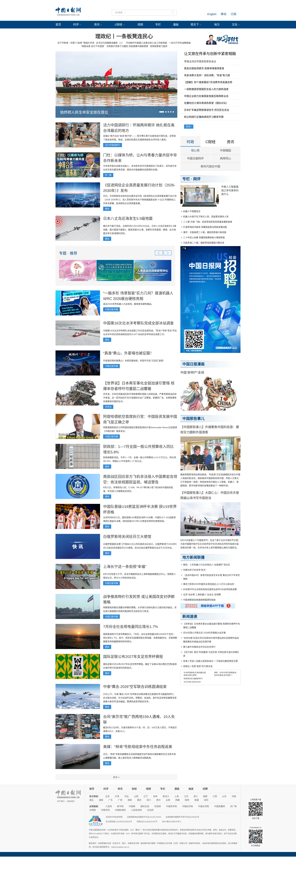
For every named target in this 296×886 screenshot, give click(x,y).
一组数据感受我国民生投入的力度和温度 (206, 89)
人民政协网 (136, 810)
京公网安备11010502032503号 (119, 822)
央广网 (233, 806)
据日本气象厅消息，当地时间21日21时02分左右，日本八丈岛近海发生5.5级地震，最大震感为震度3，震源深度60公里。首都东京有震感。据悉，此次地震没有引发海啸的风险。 (139, 230)
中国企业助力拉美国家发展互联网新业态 (206, 96)
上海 (176, 796)
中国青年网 (171, 806)
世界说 (108, 407)
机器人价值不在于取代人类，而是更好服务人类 (205, 216)
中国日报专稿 (111, 309)
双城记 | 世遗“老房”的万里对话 (197, 666)
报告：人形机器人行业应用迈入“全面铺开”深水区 (206, 564)
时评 (76, 24)
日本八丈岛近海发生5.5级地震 (128, 218)
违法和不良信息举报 (114, 817)
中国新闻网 (120, 810)
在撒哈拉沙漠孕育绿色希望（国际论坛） (206, 103)
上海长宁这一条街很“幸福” (124, 567)
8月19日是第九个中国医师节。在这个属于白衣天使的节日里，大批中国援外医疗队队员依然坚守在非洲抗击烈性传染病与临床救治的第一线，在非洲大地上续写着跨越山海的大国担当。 (210, 544)
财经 (134, 789)
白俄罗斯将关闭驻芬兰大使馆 (127, 536)
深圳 (206, 800)
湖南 (101, 800)
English (211, 14)
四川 (149, 800)
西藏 (177, 800)
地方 (217, 24)
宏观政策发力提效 (158, 46)
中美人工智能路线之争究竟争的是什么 (229, 190)
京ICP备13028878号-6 (171, 822)
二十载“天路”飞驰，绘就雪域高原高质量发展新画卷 (207, 222)
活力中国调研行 (112, 145)
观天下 (195, 24)
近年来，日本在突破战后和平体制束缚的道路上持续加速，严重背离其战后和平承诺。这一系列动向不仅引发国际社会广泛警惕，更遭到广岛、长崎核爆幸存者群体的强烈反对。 (140, 398)
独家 (191, 789)
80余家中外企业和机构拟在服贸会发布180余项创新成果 (210, 589)
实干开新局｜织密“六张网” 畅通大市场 (76, 43)
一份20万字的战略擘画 (180, 43)
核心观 (195, 150)
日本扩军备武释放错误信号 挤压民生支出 (206, 110)
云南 (168, 800)
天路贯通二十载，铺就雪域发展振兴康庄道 (203, 242)
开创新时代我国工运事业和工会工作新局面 (146, 43)
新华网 (120, 806)
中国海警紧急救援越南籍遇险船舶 (199, 600)
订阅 (233, 14)
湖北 (91, 800)
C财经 (118, 24)
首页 (58, 24)
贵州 (158, 800)
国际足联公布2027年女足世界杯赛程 (133, 657)
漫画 (176, 24)
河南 (234, 796)
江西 (215, 796)
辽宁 (146, 796)
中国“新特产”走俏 (192, 372)
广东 (110, 800)
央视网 (157, 806)
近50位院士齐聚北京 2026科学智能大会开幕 (204, 632)
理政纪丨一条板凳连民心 (124, 36)
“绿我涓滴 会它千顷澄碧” (93, 46)
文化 (234, 24)
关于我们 (60, 801)
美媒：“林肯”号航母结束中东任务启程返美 (137, 747)
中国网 (132, 806)
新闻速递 (189, 616)
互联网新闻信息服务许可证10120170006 (144, 817)
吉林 (155, 796)
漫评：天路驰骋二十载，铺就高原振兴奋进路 (204, 232)
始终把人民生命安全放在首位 (84, 112)
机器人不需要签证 (191, 211)
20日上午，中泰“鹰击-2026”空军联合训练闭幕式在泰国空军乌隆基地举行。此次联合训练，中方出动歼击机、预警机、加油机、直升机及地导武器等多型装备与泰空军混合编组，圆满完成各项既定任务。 (140, 698)
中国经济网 (187, 806)
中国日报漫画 (193, 364)
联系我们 (71, 801)
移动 (223, 14)
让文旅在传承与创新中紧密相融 (210, 54)
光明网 (92, 810)
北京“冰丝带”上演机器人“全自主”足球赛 (202, 594)
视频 (140, 24)
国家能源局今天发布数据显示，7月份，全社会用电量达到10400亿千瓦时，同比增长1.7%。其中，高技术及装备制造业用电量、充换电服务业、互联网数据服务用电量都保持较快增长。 (140, 638)
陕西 (187, 800)
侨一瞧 (108, 175)
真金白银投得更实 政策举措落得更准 (204, 68)
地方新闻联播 (193, 557)
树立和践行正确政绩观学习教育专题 (204, 117)
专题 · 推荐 (68, 253)
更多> (188, 126)
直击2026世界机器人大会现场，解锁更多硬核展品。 (128, 304)
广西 (120, 800)
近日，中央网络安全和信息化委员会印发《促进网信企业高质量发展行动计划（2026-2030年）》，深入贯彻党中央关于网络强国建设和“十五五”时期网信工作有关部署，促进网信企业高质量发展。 (140, 200)
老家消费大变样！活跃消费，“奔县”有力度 (207, 75)
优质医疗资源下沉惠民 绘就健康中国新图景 (127, 46)
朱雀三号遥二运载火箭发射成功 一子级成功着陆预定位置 (210, 661)
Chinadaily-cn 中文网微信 (255, 836)
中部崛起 (225, 150)
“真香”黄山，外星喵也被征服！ (128, 353)
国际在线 (144, 806)
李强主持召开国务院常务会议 (200, 61)
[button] (161, 112)
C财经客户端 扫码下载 (255, 809)
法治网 (150, 810)
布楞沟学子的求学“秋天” (194, 570)
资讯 (97, 24)
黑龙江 (166, 796)
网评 (197, 179)
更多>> (116, 777)
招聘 (205, 789)
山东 (224, 796)
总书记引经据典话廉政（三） (110, 43)
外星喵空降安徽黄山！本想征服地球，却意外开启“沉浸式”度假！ (134, 360)
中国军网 (105, 810)
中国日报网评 (195, 158)
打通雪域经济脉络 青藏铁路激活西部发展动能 (205, 227)
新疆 (196, 800)
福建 (205, 796)
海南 (129, 800)
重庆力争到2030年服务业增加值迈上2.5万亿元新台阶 (208, 584)
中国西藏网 (219, 806)
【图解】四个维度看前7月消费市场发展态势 (208, 82)
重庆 (139, 800)
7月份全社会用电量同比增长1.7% (130, 627)
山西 (136, 796)
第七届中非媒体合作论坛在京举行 (199, 647)
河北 (126, 796)
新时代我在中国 (210, 166)
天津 (117, 796)
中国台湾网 (203, 806)
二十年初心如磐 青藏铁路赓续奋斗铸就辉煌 (204, 237)
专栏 (158, 24)
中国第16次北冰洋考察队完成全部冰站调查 (138, 323)
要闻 (107, 208)
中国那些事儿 (193, 418)
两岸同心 (225, 158)
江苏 (186, 796)
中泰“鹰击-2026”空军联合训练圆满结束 (135, 687)
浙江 (195, 796)
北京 (107, 796)
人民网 (108, 806)
